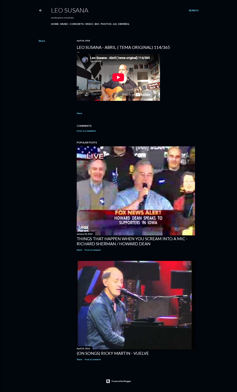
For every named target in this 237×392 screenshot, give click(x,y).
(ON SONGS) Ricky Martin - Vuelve (113, 353)
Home (55, 23)
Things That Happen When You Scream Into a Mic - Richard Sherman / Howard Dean (132, 241)
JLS (115, 23)
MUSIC (64, 23)
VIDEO (89, 23)
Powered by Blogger (121, 381)
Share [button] (42, 40)
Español (123, 23)
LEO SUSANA (69, 10)
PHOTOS (106, 23)
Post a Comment (86, 131)
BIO (97, 23)
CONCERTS (76, 23)
